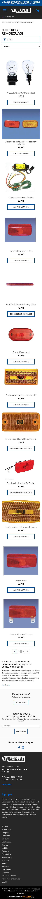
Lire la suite (6, 685)
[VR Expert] (21, 10)
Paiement (5, 866)
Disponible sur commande (21, 314)
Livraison (5, 873)
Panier (4, 863)
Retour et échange (9, 876)
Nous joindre (21, 702)
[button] (4, 10)
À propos (7, 794)
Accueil (4, 22)
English (4, 882)
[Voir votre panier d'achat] (37, 10)
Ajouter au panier (21, 102)
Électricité (11, 22)
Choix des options (21, 153)
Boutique (5, 860)
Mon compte (6, 870)
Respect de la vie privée (11, 879)
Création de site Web (14, 896)
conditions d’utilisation (25, 891)
